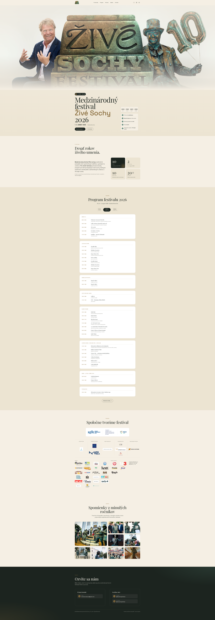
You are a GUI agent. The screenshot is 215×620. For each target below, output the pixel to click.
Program (101, 2)
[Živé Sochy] (77, 2)
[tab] (99, 210)
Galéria (111, 2)
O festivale (96, 2)
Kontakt (116, 2)
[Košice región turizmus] (123, 432)
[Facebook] (134, 3)
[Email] (139, 3)
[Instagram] (136, 3)
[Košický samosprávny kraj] (94, 432)
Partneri (106, 2)
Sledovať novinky (106, 400)
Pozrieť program (79, 129)
